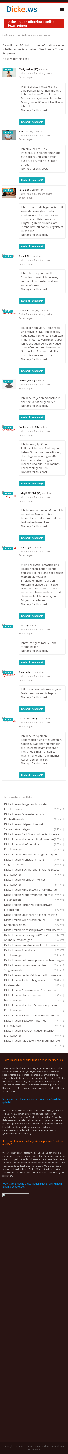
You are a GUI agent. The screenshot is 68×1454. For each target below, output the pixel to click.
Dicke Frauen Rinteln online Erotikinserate (34, 945)
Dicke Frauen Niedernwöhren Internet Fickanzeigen (34, 897)
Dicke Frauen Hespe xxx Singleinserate (34, 839)
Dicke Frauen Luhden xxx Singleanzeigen (34, 855)
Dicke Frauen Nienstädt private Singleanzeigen (34, 862)
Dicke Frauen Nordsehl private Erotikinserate (34, 930)
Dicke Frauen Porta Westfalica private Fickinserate (34, 907)
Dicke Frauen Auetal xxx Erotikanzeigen (34, 952)
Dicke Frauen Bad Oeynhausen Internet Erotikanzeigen (34, 1033)
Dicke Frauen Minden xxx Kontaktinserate (34, 890)
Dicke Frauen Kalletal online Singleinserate (34, 1016)
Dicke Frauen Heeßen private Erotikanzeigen (34, 846)
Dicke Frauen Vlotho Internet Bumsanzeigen (34, 997)
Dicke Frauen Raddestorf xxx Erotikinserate (34, 1041)
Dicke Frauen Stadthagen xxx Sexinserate (34, 915)
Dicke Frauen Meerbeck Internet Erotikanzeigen (34, 882)
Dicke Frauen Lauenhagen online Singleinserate (34, 967)
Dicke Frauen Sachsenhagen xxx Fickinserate (34, 982)
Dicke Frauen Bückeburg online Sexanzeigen (35, 75)
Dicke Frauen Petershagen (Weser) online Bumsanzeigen (34, 937)
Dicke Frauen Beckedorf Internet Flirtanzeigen (34, 1023)
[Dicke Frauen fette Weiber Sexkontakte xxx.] (21, 9)
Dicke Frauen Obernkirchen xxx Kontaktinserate (34, 816)
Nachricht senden (30, 121)
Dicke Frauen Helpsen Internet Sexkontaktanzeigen (34, 826)
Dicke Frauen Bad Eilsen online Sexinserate (34, 834)
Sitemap (29, 1446)
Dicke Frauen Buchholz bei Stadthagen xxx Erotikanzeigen (34, 872)
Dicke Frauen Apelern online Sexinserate (34, 990)
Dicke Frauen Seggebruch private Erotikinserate (34, 806)
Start (4, 35)
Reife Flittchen (42, 1446)
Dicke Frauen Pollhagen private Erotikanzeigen (34, 960)
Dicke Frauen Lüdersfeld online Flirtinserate (34, 975)
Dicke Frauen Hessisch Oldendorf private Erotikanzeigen (34, 1008)
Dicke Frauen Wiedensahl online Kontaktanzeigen (34, 922)
